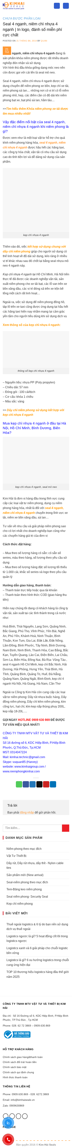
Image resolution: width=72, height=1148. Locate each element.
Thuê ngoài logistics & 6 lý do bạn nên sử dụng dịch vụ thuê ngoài (37, 927)
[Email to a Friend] (39, 784)
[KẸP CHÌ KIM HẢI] (25, 5)
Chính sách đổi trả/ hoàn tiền (20, 1062)
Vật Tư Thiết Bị (16, 855)
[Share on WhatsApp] (19, 784)
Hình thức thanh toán (15, 1077)
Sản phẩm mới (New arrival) (24, 875)
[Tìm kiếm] (57, 6)
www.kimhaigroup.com (29, 766)
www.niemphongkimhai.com (21, 771)
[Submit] (65, 828)
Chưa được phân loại (22, 18)
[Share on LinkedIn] (53, 784)
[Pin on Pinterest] (46, 784)
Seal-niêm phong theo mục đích (27, 882)
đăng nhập (27, 812)
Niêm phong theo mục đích (24, 848)
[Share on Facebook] (26, 784)
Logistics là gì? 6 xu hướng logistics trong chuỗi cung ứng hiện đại (37, 962)
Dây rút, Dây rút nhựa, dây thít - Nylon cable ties (35, 866)
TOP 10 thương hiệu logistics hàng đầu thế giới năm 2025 (37, 974)
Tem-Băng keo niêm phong (24, 889)
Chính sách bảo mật (14, 1067)
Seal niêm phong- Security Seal (27, 896)
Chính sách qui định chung (18, 1072)
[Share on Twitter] (33, 784)
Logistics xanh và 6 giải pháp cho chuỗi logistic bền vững (37, 951)
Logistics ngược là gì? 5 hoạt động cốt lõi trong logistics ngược (37, 939)
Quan (44, 41)
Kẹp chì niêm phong (19, 903)
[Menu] (66, 6)
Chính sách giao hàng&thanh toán (23, 1057)
